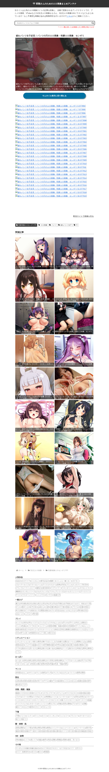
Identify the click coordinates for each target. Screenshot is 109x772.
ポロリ (40, 645)
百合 (57, 610)
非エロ (34, 752)
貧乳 (34, 660)
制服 (89, 700)
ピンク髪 (28, 728)
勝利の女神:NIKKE (43, 588)
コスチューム (60, 693)
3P (29, 623)
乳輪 (51, 664)
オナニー (34, 629)
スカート (89, 697)
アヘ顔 (32, 731)
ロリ (73, 604)
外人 (17, 610)
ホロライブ (26, 581)
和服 (60, 704)
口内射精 (70, 626)
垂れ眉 (55, 731)
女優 (81, 607)
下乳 (89, 660)
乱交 (22, 645)
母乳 (66, 664)
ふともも (67, 681)
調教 (54, 740)
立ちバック (89, 629)
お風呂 (63, 645)
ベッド (65, 648)
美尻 (29, 681)
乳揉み (24, 626)
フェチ (24, 685)
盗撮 (34, 645)
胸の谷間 (41, 664)
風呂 (53, 645)
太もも (74, 681)
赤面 (26, 731)
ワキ (54, 681)
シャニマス (40, 595)
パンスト (57, 700)
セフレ (52, 610)
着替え (90, 648)
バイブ (30, 626)
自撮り (60, 641)
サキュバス (46, 707)
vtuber (18, 581)
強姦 (40, 740)
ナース (71, 697)
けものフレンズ (42, 591)
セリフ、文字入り (75, 748)
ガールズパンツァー (72, 591)
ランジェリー (64, 716)
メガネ (22, 693)
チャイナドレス (21, 704)
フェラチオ (50, 623)
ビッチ (27, 610)
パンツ (53, 225)
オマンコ (31, 673)
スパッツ (38, 700)
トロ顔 (38, 731)
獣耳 (31, 707)
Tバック (37, 716)
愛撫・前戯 (57, 626)
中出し (78, 623)
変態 (42, 610)
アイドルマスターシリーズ (25, 595)
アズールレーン (35, 585)
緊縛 (64, 740)
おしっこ (86, 626)
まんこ (24, 673)
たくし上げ (53, 641)
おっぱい (19, 660)
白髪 (34, 728)
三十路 (62, 607)
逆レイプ (34, 740)
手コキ (65, 623)
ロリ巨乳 (50, 660)
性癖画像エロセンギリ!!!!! (27, 225)
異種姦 (59, 740)
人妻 (47, 607)
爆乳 (43, 660)
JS (54, 604)
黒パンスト (65, 700)
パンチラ (28, 645)
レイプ (26, 740)
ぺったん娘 (76, 660)
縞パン (24, 719)
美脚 (79, 681)
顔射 (64, 626)
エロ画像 (44, 225)
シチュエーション (22, 641)
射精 (50, 626)
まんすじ (64, 673)
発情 (17, 645)
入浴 (85, 645)
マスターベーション (46, 629)
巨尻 (25, 681)
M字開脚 (47, 645)
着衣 (39, 641)
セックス (19, 623)
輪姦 (21, 740)
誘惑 (89, 641)
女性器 (18, 673)
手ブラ (83, 660)
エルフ (26, 707)
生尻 (34, 681)
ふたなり (73, 610)
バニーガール (63, 697)
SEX (25, 623)
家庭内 (58, 648)
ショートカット (68, 728)
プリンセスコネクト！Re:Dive (77, 585)
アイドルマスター (49, 585)
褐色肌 (83, 731)
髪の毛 (88, 728)
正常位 (62, 629)
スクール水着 (27, 697)
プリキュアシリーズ (56, 591)
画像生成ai (34, 748)
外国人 (87, 607)
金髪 (17, 728)
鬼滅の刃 (57, 595)
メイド (54, 697)
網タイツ (19, 707)
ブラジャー (74, 716)
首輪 (85, 704)
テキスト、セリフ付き (59, 748)
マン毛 (49, 673)
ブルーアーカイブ (22, 585)
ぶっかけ (58, 623)
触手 (44, 740)
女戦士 (82, 697)
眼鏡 (17, 693)
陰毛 (44, 673)
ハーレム (72, 641)
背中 (89, 681)
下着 (17, 716)
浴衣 (64, 704)
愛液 (83, 673)
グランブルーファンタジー (25, 588)
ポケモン (75, 581)
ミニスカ (19, 700)
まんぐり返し (42, 633)
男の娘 (80, 610)
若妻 (51, 607)
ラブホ (18, 648)
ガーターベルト (85, 716)
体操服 (48, 697)
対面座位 (33, 633)
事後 (81, 645)
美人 (39, 604)
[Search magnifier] (93, 23)
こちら (69, 16)
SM (17, 740)
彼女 (47, 610)
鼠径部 (60, 681)
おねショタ (65, 610)
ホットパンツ (42, 704)
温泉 (76, 645)
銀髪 (48, 728)
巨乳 (25, 660)
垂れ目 (77, 731)
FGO (63, 585)
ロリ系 (88, 604)
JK (47, 604)
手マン (71, 623)
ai (40, 748)
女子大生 (33, 607)
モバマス (49, 595)
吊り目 (71, 731)
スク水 (35, 697)
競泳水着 (86, 693)
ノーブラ (67, 660)
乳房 (47, 664)
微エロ (40, 752)
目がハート (63, 731)
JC (50, 604)
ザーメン (78, 626)
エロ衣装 (30, 693)
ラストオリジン (67, 588)
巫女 (77, 697)
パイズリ (35, 623)
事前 (39, 648)
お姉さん (41, 607)
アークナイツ (85, 591)
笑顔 (43, 731)
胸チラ (45, 641)
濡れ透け (70, 645)
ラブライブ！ (56, 588)
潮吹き (84, 623)
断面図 (46, 752)
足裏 (84, 681)
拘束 (49, 740)
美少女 (29, 604)
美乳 (30, 660)
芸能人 (68, 607)
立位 (17, 633)
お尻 (17, 681)
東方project (45, 581)
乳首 (39, 660)
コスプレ (38, 693)
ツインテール (56, 728)
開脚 (78, 641)
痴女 (22, 610)
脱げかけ (72, 648)
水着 (80, 693)
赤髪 (39, 728)
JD (44, 604)
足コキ (27, 629)
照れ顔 (49, 731)
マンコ (38, 673)
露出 (66, 641)
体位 (56, 629)
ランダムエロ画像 (22, 748)
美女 (35, 604)
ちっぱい (27, 664)
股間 (78, 673)
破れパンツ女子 (66, 225)
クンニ (18, 626)
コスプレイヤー (48, 693)
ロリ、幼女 (81, 604)
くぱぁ (84, 641)
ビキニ (41, 697)
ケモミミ (38, 707)
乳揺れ (34, 664)
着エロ (44, 648)
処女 (33, 610)
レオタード (32, 704)
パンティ (30, 716)
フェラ (42, 623)
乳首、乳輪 (59, 664)
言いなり (33, 648)
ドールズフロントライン (83, 588)
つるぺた (19, 664)
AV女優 (23, 604)
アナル (46, 681)
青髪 (43, 728)
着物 (69, 704)
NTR (57, 645)
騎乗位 (68, 629)
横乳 (61, 660)
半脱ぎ (79, 648)
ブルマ (18, 697)
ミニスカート (28, 700)
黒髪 (22, 728)
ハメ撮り (33, 641)
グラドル (75, 607)
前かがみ (52, 633)
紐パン (18, 719)
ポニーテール (80, 728)
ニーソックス (47, 700)
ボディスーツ (82, 700)
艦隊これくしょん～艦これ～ (60, 581)
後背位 (74, 629)
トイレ (18, 652)
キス (36, 626)
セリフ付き (46, 748)
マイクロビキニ (71, 693)
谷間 (56, 660)
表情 (22, 731)
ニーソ (73, 700)
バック (80, 629)
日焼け (90, 731)
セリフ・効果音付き (23, 752)
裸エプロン (53, 704)
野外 (84, 648)
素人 (17, 604)
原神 (58, 585)
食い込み (52, 648)
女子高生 (59, 604)
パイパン (72, 673)
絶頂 (22, 629)
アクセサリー (77, 704)
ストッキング (53, 716)
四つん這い (24, 633)
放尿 (17, 629)
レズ (37, 610)
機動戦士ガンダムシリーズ (25, 591)
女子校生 (67, 604)
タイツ (44, 716)
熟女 (56, 607)
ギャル (18, 607)
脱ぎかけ (25, 648)
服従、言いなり (73, 740)
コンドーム (43, 626)
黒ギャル (25, 607)
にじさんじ (35, 581)
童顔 (17, 731)
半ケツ (39, 681)
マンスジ (56, 673)
